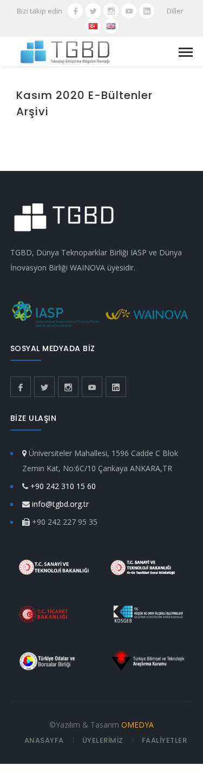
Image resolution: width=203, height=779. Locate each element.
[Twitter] (93, 10)
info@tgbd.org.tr (60, 504)
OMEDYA (137, 724)
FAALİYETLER (164, 740)
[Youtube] (128, 10)
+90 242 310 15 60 (63, 486)
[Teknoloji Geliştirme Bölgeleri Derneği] (65, 51)
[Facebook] (75, 10)
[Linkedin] (146, 10)
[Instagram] (111, 10)
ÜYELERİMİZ (102, 740)
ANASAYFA (44, 740)
